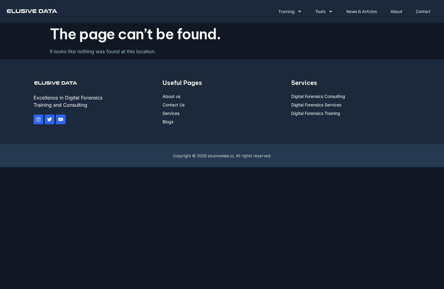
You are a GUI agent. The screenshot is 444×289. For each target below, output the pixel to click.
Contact (423, 11)
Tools (320, 11)
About (396, 11)
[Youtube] (61, 119)
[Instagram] (38, 119)
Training (286, 11)
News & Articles (361, 11)
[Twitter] (49, 119)
